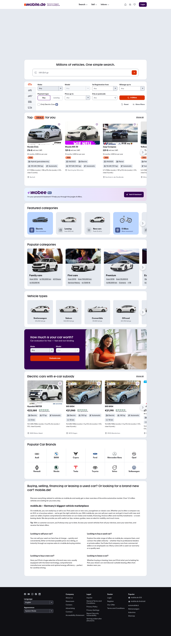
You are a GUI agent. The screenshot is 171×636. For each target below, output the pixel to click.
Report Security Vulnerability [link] (93, 614)
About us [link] (69, 598)
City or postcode (99, 94)
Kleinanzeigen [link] (133, 609)
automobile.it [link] (133, 605)
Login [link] (109, 598)
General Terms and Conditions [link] (94, 602)
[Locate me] (115, 98)
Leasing (56, 98)
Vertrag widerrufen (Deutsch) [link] (94, 620)
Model (67, 85)
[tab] (30, 84)
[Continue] (143, 152)
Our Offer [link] (111, 605)
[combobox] (104, 96)
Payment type (43, 94)
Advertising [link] (70, 608)
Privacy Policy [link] (92, 607)
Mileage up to (125, 85)
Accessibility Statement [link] (75, 615)
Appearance (29, 607)
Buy (43, 98)
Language (28, 599)
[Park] (60, 384)
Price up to (69, 94)
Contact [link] (69, 612)
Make (40, 85)
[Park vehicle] (59, 124)
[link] (130, 4)
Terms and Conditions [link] (116, 608)
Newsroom (70, 601)
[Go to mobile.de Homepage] (44, 4)
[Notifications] (125, 4)
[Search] (134, 72)
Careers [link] (69, 605)
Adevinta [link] (131, 612)
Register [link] (110, 601)
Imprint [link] (89, 598)
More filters (140, 104)
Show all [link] (140, 117)
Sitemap (131, 616)
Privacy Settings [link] (93, 610)
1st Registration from (100, 85)
